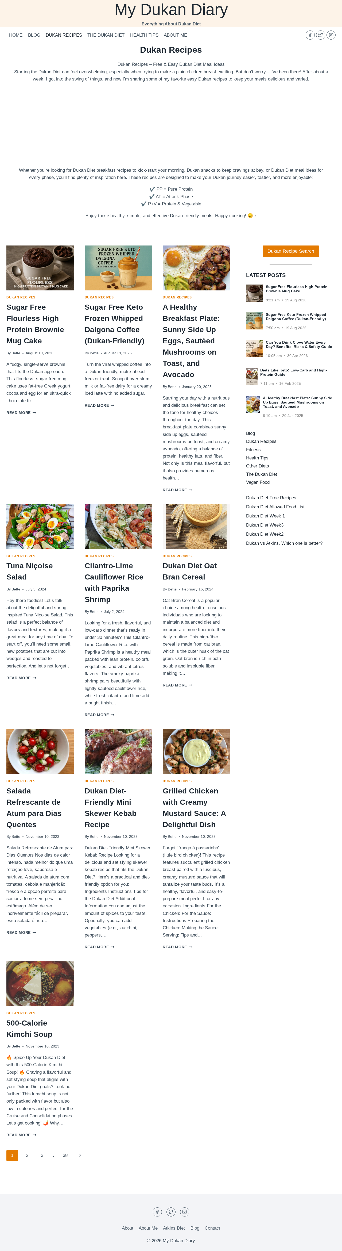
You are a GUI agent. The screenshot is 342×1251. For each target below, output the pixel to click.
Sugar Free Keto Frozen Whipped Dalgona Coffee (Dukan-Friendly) (296, 316)
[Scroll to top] (328, 1242)
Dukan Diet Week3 (264, 525)
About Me (175, 35)
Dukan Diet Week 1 (265, 516)
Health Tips (144, 35)
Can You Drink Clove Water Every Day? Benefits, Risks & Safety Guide (299, 344)
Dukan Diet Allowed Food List (275, 506)
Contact (212, 1228)
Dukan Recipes (64, 35)
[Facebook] (310, 35)
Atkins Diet (174, 1228)
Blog (34, 35)
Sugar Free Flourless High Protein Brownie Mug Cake (297, 289)
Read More (21, 413)
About (127, 1228)
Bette (15, 353)
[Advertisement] (171, 124)
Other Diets (257, 466)
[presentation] (40, 267)
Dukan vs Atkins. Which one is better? (284, 543)
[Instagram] (331, 35)
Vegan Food (258, 482)
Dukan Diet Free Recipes (271, 497)
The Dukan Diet (106, 35)
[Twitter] (320, 35)
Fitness (253, 449)
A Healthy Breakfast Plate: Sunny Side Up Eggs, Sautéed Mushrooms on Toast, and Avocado (191, 341)
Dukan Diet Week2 (264, 534)
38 (65, 1155)
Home (15, 35)
